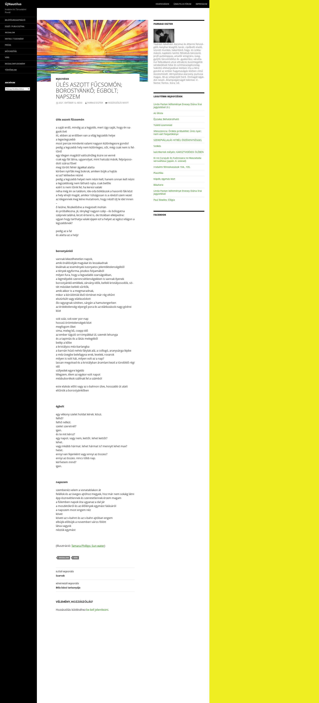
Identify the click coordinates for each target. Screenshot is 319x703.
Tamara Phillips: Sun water (87, 546)
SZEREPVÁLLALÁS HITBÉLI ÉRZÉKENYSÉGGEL (178, 140)
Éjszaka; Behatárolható (166, 119)
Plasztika (158, 172)
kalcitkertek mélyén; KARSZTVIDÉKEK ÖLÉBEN (179, 152)
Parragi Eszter (95, 102)
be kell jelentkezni (97, 610)
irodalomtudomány (15, 63)
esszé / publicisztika (14, 26)
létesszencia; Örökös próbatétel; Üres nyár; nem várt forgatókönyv (177, 132)
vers (75, 557)
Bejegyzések (62, 79)
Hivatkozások (162, 4)
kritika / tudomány (14, 39)
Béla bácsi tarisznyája (68, 585)
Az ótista (158, 113)
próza (8, 45)
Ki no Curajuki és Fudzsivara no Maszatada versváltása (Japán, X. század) (177, 159)
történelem (11, 70)
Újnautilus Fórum (182, 4)
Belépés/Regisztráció (15, 20)
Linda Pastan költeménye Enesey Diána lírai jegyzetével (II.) (178, 106)
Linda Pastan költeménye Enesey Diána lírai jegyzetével (178, 192)
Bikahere (158, 184)
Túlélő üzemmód (163, 125)
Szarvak (65, 573)
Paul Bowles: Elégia (164, 199)
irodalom (64, 557)
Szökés (157, 146)
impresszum (201, 4)
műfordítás (11, 51)
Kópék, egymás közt (164, 178)
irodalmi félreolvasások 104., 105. (172, 166)
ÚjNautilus (13, 4)
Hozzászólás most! (118, 102)
